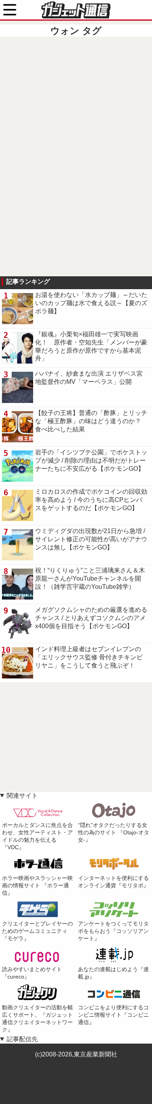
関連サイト (22, 795)
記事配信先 (22, 1039)
